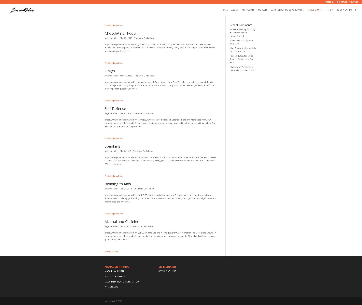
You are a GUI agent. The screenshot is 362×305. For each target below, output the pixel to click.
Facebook (329, 2)
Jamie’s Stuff (314, 10)
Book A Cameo (344, 10)
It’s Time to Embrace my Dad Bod (241, 59)
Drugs (110, 70)
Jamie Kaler (112, 38)
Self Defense (115, 108)
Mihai (232, 29)
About (234, 10)
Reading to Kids (118, 183)
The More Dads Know (144, 38)
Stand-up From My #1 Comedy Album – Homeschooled (242, 32)
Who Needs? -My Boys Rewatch (287, 10)
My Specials (248, 10)
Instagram (342, 2)
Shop (330, 10)
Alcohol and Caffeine (122, 221)
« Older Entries (111, 251)
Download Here (167, 271)
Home (225, 10)
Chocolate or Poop (120, 33)
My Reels (262, 10)
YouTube (353, 2)
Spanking (112, 146)
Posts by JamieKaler (114, 25)
